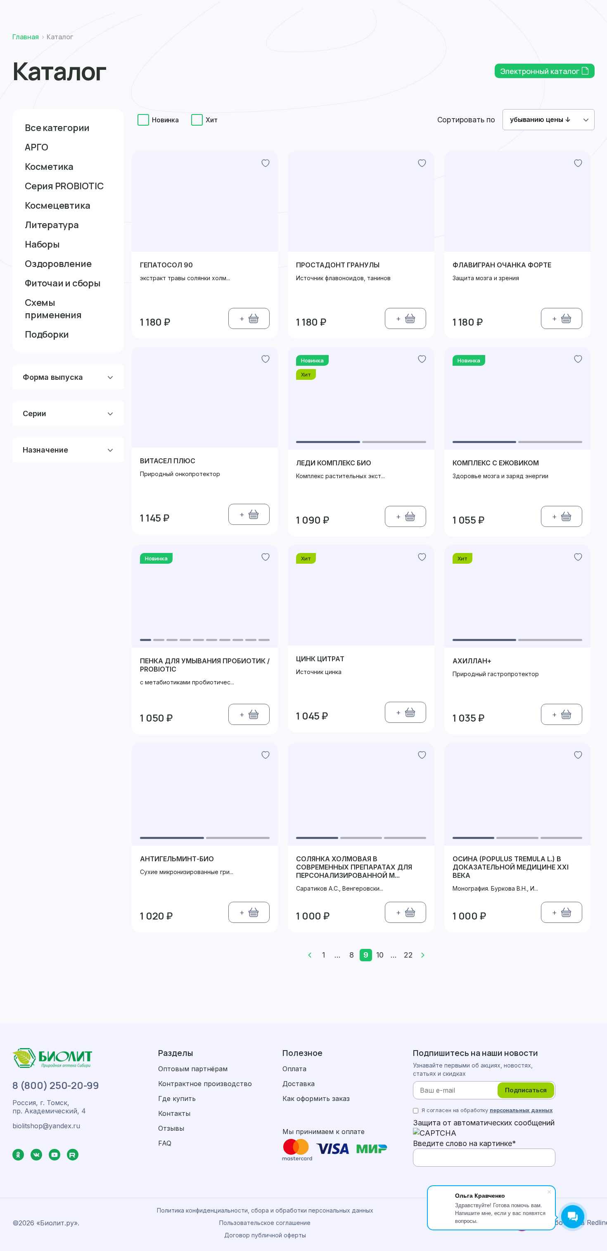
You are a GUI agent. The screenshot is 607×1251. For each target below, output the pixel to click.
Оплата (338, 10)
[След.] (423, 955)
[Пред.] (310, 955)
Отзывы (171, 1128)
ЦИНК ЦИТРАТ (320, 659)
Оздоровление (58, 263)
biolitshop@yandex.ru (551, 10)
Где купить (375, 39)
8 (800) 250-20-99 (55, 1085)
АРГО (36, 147)
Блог (402, 39)
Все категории (57, 128)
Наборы (42, 244)
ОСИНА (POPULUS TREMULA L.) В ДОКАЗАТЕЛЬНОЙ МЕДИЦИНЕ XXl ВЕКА (511, 867)
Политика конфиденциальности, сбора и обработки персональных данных (265, 1210)
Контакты (464, 39)
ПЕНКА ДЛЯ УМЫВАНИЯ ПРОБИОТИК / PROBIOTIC (205, 665)
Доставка (290, 10)
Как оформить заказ (316, 1098)
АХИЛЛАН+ (472, 661)
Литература (52, 225)
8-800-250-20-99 (470, 10)
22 (408, 955)
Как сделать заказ (224, 10)
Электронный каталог (540, 71)
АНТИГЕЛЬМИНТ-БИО (177, 859)
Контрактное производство (205, 1083)
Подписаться (526, 1090)
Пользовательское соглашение (265, 1222)
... (337, 955)
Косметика (49, 166)
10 (380, 955)
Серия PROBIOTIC (64, 186)
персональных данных (521, 1110)
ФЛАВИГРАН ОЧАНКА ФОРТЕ (502, 265)
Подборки (47, 334)
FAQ (164, 1143)
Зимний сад (430, 39)
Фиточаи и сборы (63, 283)
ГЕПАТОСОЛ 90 (166, 265)
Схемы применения (53, 308)
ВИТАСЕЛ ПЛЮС (167, 461)
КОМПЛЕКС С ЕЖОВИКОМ (496, 463)
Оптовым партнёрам (193, 1069)
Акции (253, 39)
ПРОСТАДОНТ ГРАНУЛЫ (337, 265)
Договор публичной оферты (265, 1235)
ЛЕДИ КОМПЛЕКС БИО (333, 463)
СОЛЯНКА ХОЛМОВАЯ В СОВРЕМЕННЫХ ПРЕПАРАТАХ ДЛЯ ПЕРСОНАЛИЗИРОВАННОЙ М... (354, 867)
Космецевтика (57, 205)
